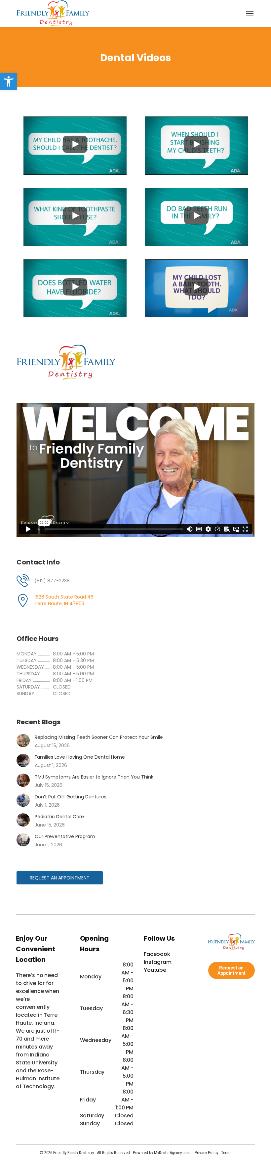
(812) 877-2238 (52, 580)
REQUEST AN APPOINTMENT (60, 877)
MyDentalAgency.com (172, 1152)
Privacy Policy (206, 1152)
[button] (8, 81)
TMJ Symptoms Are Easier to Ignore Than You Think (94, 777)
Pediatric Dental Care (59, 816)
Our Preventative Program (65, 836)
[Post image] (23, 740)
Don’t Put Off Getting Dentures (70, 796)
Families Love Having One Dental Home (80, 757)
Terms (226, 1152)
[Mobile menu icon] (249, 13)
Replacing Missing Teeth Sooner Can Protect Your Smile (99, 737)
